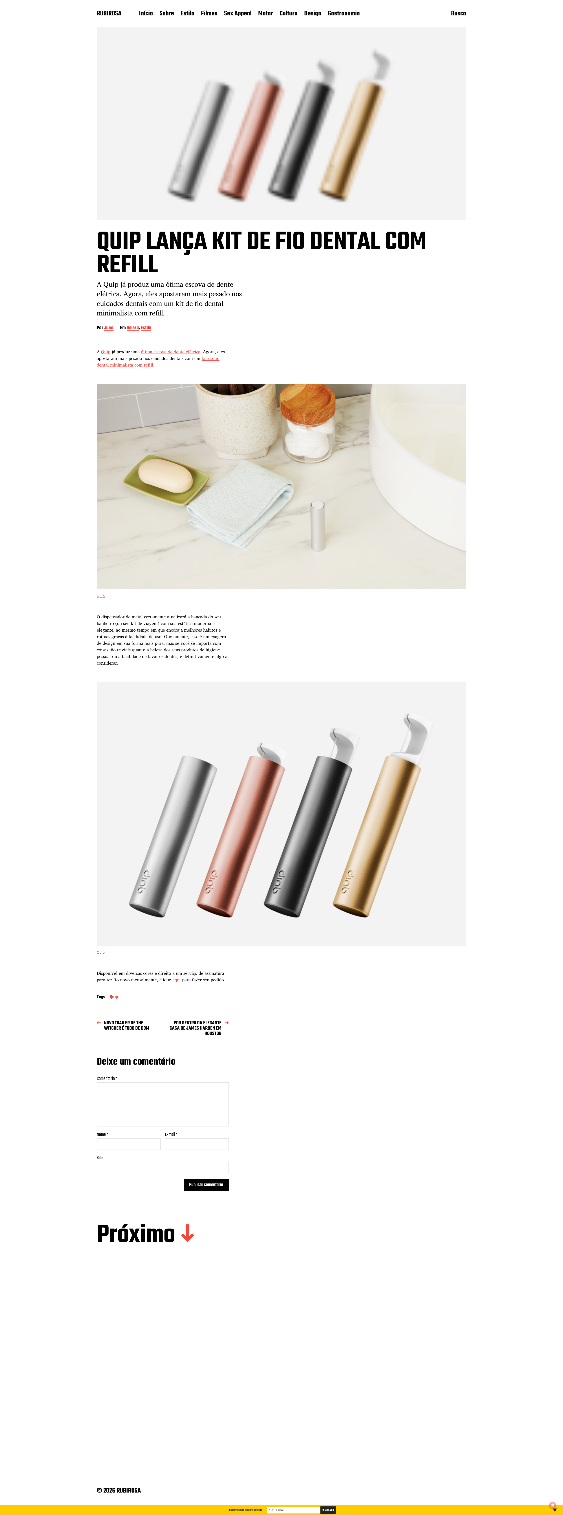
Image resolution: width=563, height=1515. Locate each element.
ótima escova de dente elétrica (170, 351)
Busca (458, 13)
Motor (265, 14)
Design (312, 14)
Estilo (187, 14)
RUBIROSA (109, 14)
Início (146, 14)
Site (100, 1157)
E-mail (171, 1134)
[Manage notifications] (552, 1505)
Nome (102, 1134)
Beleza (133, 328)
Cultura (289, 14)
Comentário (107, 1078)
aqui (176, 979)
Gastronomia (344, 14)
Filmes (209, 14)
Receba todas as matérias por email (246, 1510)
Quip (105, 351)
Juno (108, 328)
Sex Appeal (238, 14)
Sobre (166, 14)
